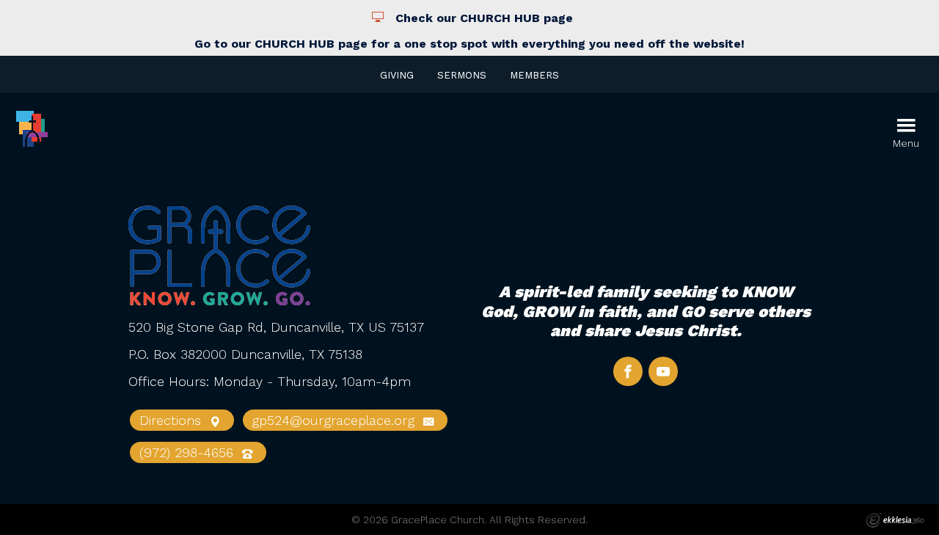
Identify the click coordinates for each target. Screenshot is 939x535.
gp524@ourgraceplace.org (335, 420)
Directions (172, 420)
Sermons (461, 75)
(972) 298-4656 (188, 452)
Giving (397, 75)
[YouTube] (663, 371)
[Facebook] (628, 371)
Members (534, 75)
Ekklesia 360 (895, 520)
